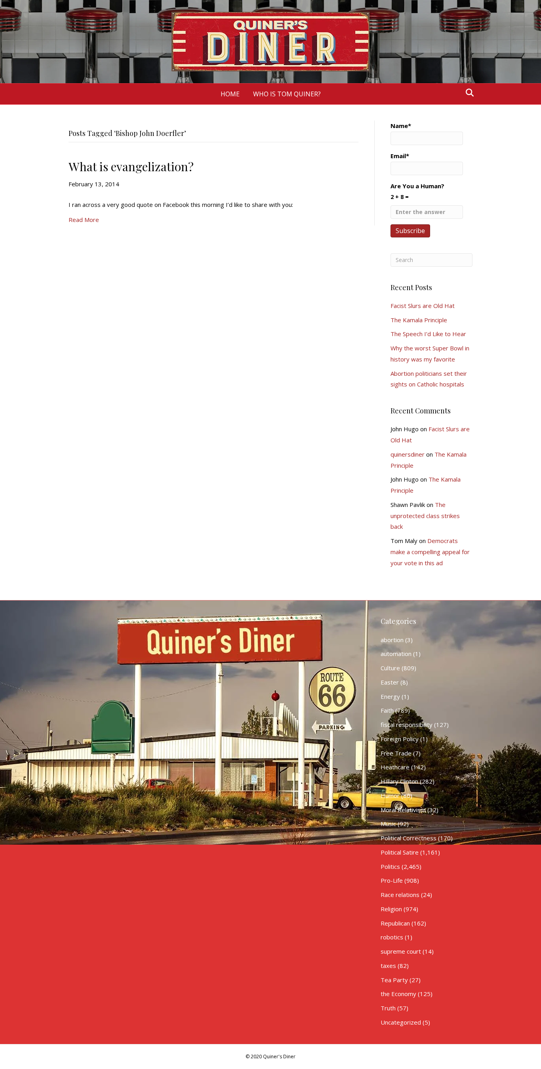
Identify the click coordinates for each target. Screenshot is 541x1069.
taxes (388, 966)
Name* (401, 126)
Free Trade (396, 753)
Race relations (400, 895)
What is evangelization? (131, 166)
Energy (390, 696)
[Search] (467, 93)
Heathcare (395, 767)
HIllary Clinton (399, 781)
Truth (388, 1008)
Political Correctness (408, 838)
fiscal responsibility (406, 725)
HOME (230, 94)
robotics (392, 937)
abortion (392, 640)
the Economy (398, 994)
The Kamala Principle (419, 320)
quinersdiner (408, 454)
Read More (84, 220)
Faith (387, 710)
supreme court (401, 951)
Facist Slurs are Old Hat (423, 306)
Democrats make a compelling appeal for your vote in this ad (430, 552)
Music (388, 824)
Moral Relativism (403, 810)
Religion (391, 909)
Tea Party (394, 980)
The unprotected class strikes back (425, 516)
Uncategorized (401, 1022)
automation (396, 654)
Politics (390, 866)
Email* (400, 156)
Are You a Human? (417, 191)
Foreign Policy (400, 739)
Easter (390, 682)
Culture (390, 668)
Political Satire (400, 852)
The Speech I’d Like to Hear (428, 334)
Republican (395, 923)
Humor (390, 795)
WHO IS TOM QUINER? (287, 94)
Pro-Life (392, 880)
